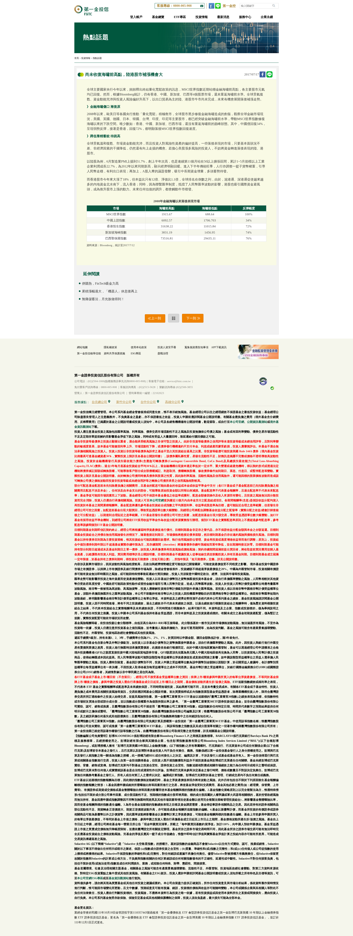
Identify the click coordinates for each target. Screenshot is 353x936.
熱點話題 (97, 58)
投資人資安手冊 (167, 347)
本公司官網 (237, 421)
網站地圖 (82, 347)
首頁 (76, 58)
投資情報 (201, 17)
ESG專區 (136, 353)
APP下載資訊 (219, 347)
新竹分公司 (124, 402)
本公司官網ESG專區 (90, 878)
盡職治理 (163, 353)
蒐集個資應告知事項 (196, 347)
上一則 (156, 318)
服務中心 (245, 17)
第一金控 (229, 6)
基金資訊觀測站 (119, 878)
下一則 (191, 318)
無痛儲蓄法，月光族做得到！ (103, 299)
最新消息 (223, 17)
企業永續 (267, 17)
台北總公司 (99, 402)
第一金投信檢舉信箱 (89, 353)
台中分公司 (148, 402)
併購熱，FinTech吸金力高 (100, 283)
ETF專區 (180, 17)
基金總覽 (158, 17)
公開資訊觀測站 (257, 421)
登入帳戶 (136, 17)
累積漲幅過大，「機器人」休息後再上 (109, 291)
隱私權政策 (110, 347)
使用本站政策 (139, 347)
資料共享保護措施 (114, 353)
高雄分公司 (172, 402)
